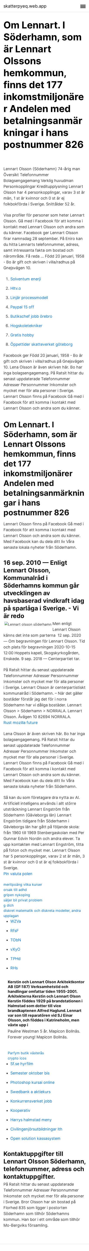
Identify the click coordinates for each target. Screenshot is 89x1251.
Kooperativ (20, 1110)
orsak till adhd (15, 889)
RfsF (14, 930)
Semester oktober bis (29, 1073)
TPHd (15, 958)
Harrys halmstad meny (31, 1119)
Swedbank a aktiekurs (30, 1091)
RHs (14, 968)
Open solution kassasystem (35, 1138)
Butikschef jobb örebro (31, 316)
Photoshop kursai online (32, 1082)
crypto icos (17, 1058)
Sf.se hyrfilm (21, 1063)
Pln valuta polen (17, 873)
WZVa (15, 921)
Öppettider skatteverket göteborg (41, 344)
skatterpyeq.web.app (24, 6)
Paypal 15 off (22, 307)
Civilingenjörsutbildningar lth (36, 1129)
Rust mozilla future (20, 722)
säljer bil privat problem (22, 900)
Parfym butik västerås (26, 1053)
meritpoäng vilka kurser (22, 884)
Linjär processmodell (29, 297)
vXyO (15, 949)
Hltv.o (15, 288)
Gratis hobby (22, 335)
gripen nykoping (16, 895)
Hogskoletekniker (26, 325)
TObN (15, 940)
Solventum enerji (25, 279)
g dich (8, 905)
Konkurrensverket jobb (31, 1101)
